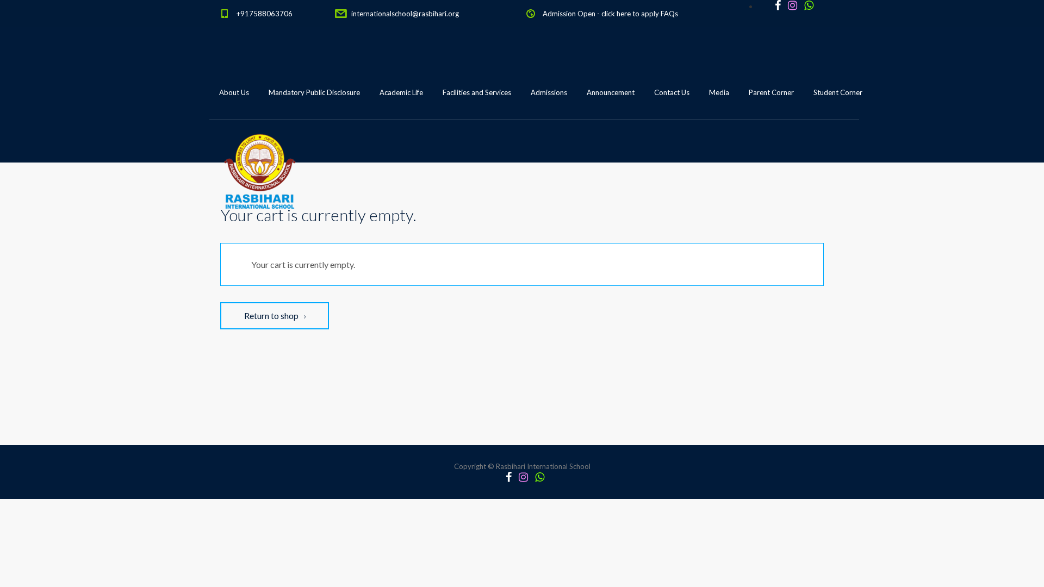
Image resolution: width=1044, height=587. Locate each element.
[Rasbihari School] (260, 147)
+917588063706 (265, 13)
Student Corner (837, 92)
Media (719, 92)
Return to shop (272, 315)
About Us (234, 92)
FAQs (669, 13)
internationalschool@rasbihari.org (405, 13)
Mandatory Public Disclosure (314, 92)
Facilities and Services (477, 92)
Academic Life (401, 92)
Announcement (611, 92)
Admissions (549, 92)
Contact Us (671, 92)
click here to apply (630, 13)
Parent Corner (771, 92)
